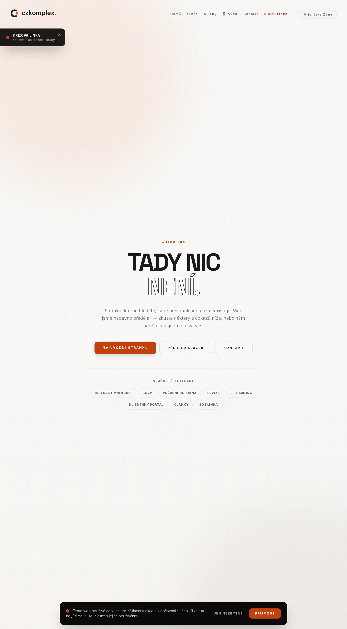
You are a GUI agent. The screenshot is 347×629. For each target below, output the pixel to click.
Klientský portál (146, 404)
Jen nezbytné (228, 613)
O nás (192, 14)
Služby (210, 14)
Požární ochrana (180, 393)
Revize (213, 393)
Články (181, 404)
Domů (175, 14)
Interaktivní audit (113, 393)
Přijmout (265, 613)
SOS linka (208, 404)
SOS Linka (278, 14)
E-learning (241, 393)
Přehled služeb (186, 348)
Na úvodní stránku (125, 347)
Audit (233, 14)
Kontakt (251, 14)
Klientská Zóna (318, 14)
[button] (33, 13)
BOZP (147, 393)
